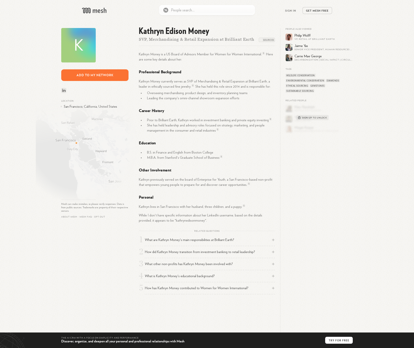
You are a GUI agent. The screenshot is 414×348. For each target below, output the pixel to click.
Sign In (290, 10)
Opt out (99, 217)
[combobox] (207, 10)
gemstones (317, 85)
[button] (86, 217)
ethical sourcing (297, 85)
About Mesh (69, 217)
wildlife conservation (300, 75)
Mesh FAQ (86, 217)
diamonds (333, 80)
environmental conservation (305, 80)
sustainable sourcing (300, 90)
